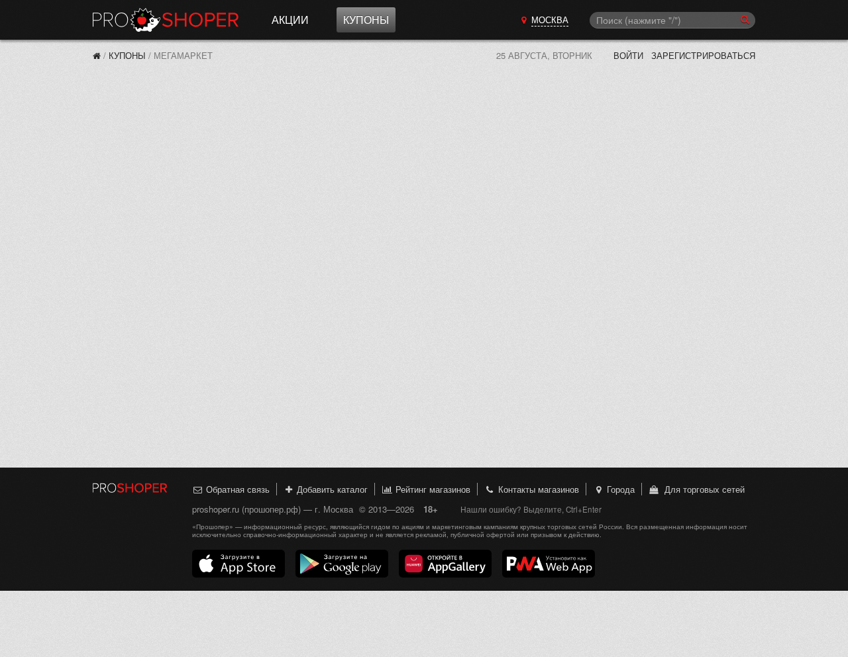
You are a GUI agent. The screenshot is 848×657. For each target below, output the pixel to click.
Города (619, 489)
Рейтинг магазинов (431, 489)
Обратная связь (236, 489)
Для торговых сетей (702, 489)
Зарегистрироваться (703, 55)
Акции (290, 19)
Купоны (366, 19)
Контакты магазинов (537, 489)
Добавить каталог (331, 489)
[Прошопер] (97, 55)
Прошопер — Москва (165, 20)
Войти (628, 55)
